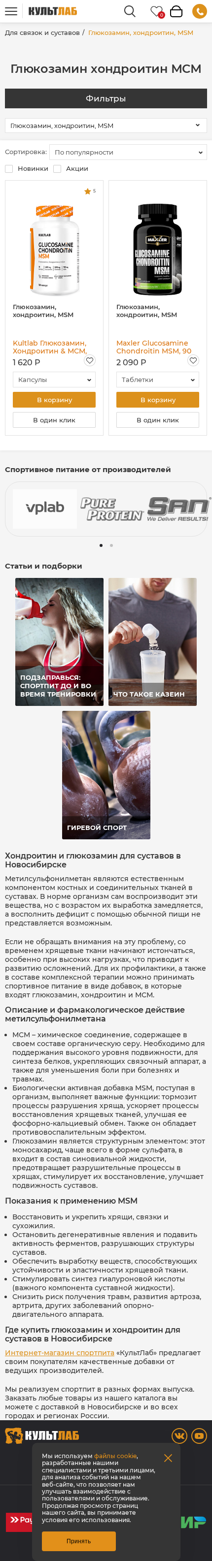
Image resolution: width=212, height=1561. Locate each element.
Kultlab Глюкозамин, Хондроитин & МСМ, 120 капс (50, 347)
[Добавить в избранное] (90, 360)
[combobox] (128, 152)
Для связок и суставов (42, 32)
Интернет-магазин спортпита (59, 1352)
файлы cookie (115, 1456)
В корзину (54, 400)
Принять (79, 1541)
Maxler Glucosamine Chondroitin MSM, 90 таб (153, 347)
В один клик (54, 420)
